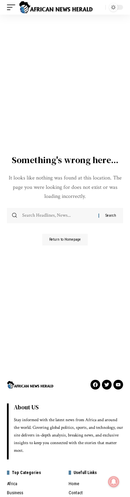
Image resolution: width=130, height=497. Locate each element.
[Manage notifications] (113, 481)
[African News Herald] (56, 7)
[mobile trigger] (13, 7)
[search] (98, 7)
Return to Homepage (65, 239)
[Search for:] (57, 215)
